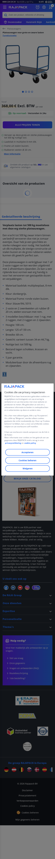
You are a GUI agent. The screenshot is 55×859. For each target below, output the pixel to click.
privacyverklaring (13, 443)
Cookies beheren (27, 460)
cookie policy (30, 443)
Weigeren (28, 468)
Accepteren (27, 452)
